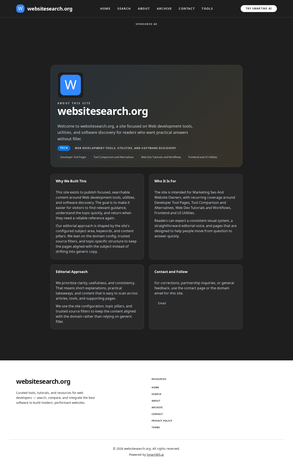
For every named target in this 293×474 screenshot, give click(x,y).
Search (124, 8)
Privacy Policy (162, 420)
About (144, 8)
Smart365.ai (155, 455)
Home (105, 8)
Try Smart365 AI (259, 8)
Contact (187, 8)
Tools (207, 8)
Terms (156, 427)
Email (162, 303)
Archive (164, 8)
